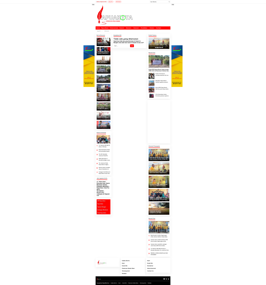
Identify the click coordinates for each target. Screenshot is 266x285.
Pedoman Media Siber (128, 268)
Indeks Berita (126, 260)
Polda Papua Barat (101, 212)
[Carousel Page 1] (155, 47)
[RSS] (168, 279)
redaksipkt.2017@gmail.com (103, 194)
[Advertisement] (89, 24)
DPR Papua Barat (101, 200)
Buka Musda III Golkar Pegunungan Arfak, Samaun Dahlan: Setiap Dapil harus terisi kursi (159, 236)
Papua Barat (100, 203)
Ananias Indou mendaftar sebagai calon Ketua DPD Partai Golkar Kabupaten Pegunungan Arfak (159, 43)
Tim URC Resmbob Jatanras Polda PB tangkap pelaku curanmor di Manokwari (104, 155)
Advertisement (151, 268)
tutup (93, 4)
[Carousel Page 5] (162, 47)
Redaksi (124, 273)
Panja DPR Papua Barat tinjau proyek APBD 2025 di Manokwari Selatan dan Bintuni (159, 70)
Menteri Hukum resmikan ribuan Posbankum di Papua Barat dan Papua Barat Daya (104, 168)
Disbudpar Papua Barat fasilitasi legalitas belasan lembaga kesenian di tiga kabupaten (161, 81)
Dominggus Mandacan (102, 210)
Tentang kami (126, 271)
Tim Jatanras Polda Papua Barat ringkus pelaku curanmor (103, 164)
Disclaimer (150, 265)
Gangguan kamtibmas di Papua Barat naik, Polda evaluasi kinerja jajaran (104, 172)
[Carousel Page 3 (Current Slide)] (159, 47)
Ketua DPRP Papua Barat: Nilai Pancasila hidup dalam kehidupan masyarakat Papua (161, 88)
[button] (169, 2)
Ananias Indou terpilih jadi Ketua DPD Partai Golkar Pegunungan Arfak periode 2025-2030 (159, 240)
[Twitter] (166, 279)
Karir (123, 263)
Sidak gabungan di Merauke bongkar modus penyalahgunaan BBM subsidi (104, 159)
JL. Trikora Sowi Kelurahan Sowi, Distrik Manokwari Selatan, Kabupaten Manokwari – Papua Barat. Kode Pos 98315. (103, 185)
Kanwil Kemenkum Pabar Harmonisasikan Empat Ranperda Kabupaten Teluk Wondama (104, 150)
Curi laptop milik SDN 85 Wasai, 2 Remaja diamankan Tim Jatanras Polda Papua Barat (104, 146)
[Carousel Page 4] (160, 47)
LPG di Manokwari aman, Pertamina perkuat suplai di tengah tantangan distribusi (162, 95)
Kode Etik (124, 265)
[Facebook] (164, 279)
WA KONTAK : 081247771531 (100, 191)
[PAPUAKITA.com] (114, 15)
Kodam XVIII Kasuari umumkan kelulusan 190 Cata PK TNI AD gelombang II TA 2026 (162, 74)
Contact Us (150, 271)
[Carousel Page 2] (157, 47)
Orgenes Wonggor (101, 207)
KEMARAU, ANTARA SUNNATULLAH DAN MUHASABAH (159, 253)
